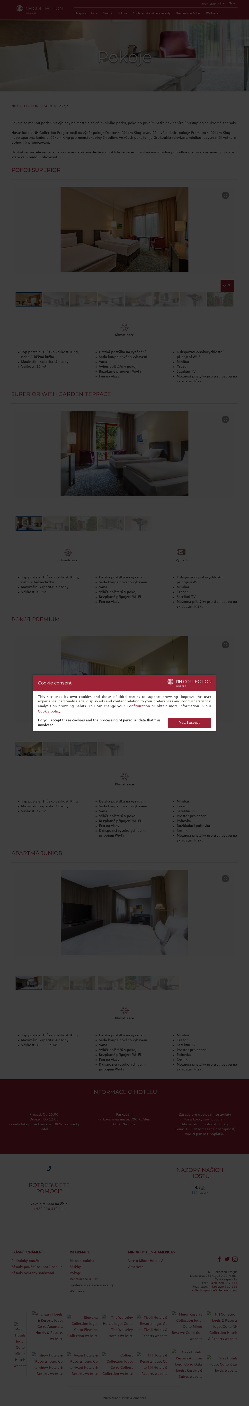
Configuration (138, 706)
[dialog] (124, 703)
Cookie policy (49, 711)
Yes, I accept (189, 722)
